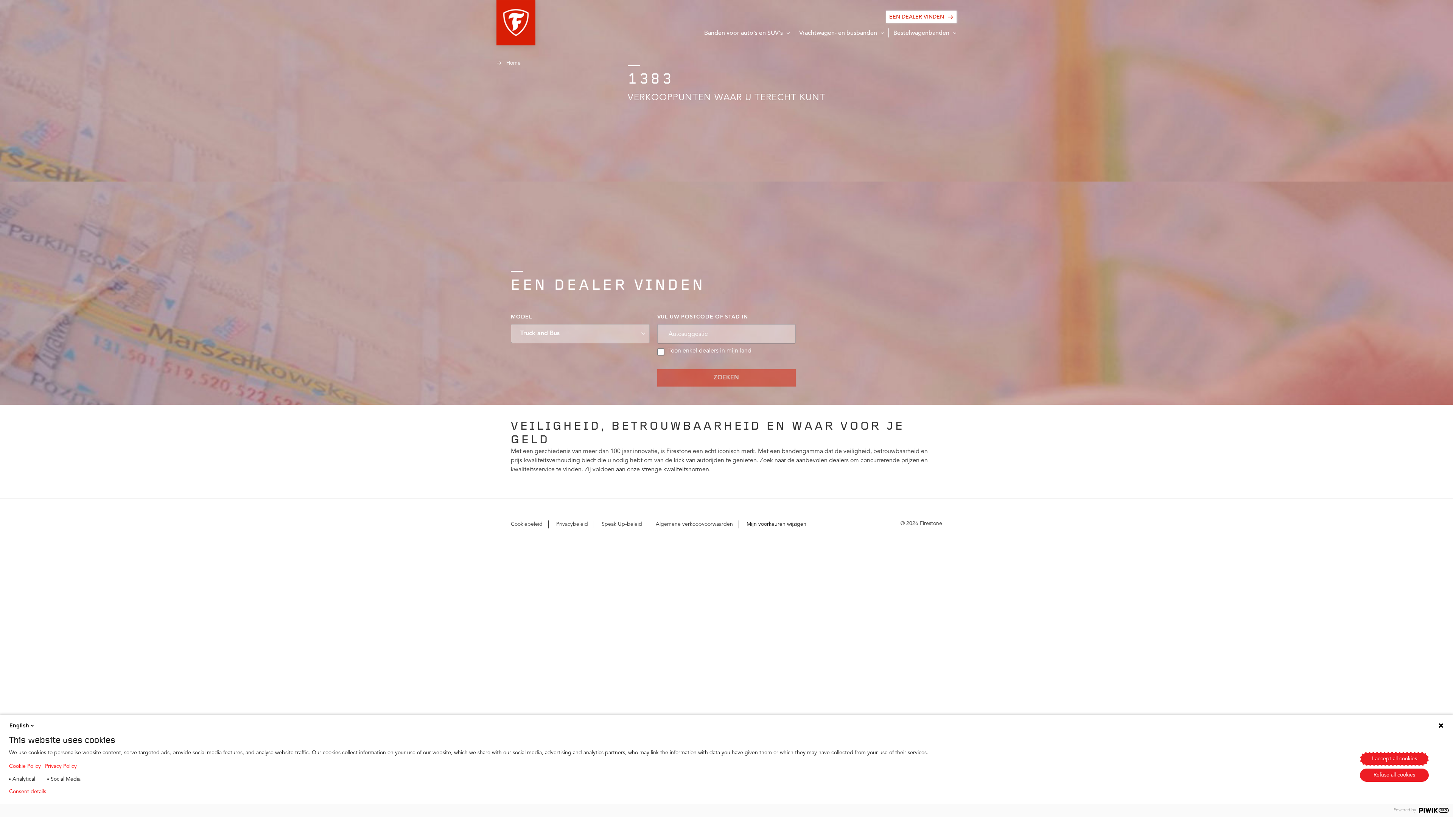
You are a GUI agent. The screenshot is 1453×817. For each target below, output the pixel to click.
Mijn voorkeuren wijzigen (776, 524)
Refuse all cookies (1394, 775)
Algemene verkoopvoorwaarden (694, 524)
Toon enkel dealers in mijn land (709, 351)
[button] (515, 22)
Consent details (27, 791)
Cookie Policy (25, 766)
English (19, 725)
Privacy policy (74, 791)
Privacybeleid (572, 524)
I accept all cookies (1394, 758)
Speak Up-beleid (622, 524)
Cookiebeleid (527, 524)
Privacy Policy (61, 766)
